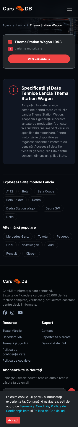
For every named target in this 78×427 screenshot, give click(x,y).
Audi (51, 245)
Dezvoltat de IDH (54, 343)
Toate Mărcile (12, 330)
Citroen (31, 253)
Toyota (43, 236)
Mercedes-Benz (17, 236)
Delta (10, 217)
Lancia (20, 25)
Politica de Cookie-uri (49, 411)
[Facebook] (5, 312)
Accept (13, 420)
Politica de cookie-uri (17, 360)
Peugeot (63, 236)
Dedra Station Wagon (21, 208)
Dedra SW (53, 208)
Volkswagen (30, 245)
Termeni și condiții (15, 343)
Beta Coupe (46, 191)
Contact (47, 330)
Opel (9, 245)
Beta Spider (14, 200)
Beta (25, 191)
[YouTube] (20, 312)
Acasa (7, 25)
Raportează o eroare (56, 337)
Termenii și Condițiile (34, 406)
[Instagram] (12, 312)
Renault (11, 253)
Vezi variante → (39, 59)
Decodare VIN (13, 337)
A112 (9, 191)
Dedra (36, 200)
